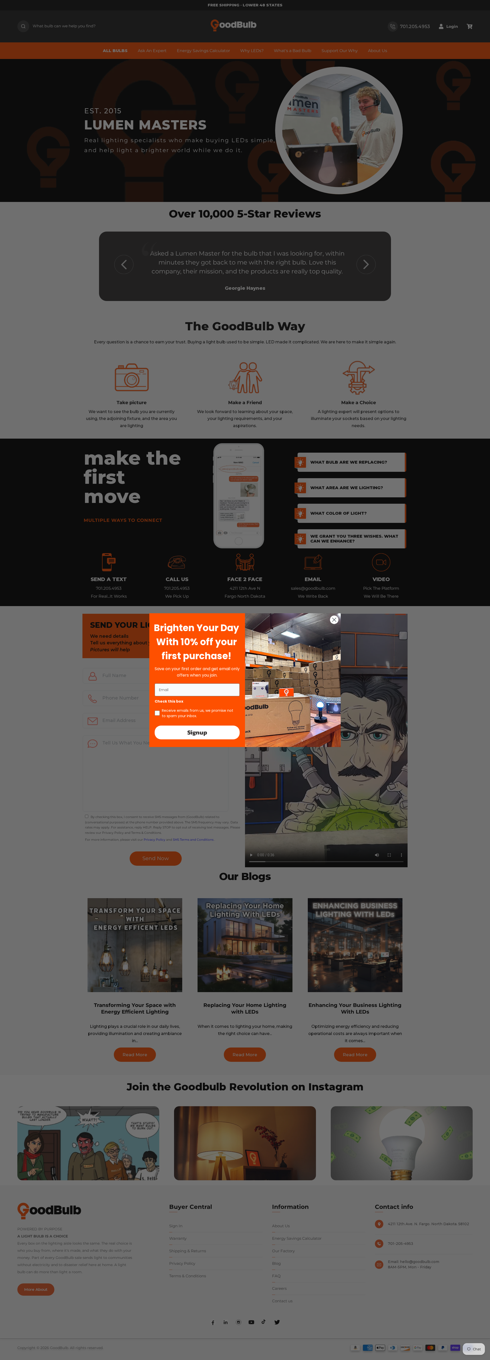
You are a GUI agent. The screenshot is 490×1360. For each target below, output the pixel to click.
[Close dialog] (334, 619)
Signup (197, 732)
